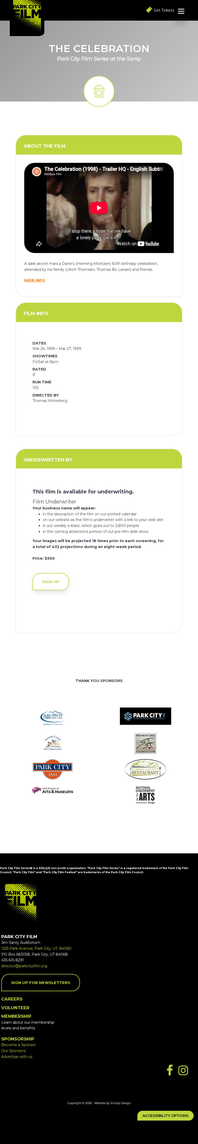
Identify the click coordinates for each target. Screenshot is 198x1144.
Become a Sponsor (18, 1044)
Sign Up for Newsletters (40, 982)
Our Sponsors (13, 1050)
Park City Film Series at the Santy (99, 59)
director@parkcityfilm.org (24, 966)
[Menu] (181, 11)
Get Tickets (164, 10)
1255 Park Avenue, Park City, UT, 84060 (36, 948)
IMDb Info (34, 280)
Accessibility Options (165, 1115)
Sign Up (50, 581)
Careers (11, 999)
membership (16, 1016)
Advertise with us (16, 1056)
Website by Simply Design (112, 1103)
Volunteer (15, 1007)
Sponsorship (17, 1038)
